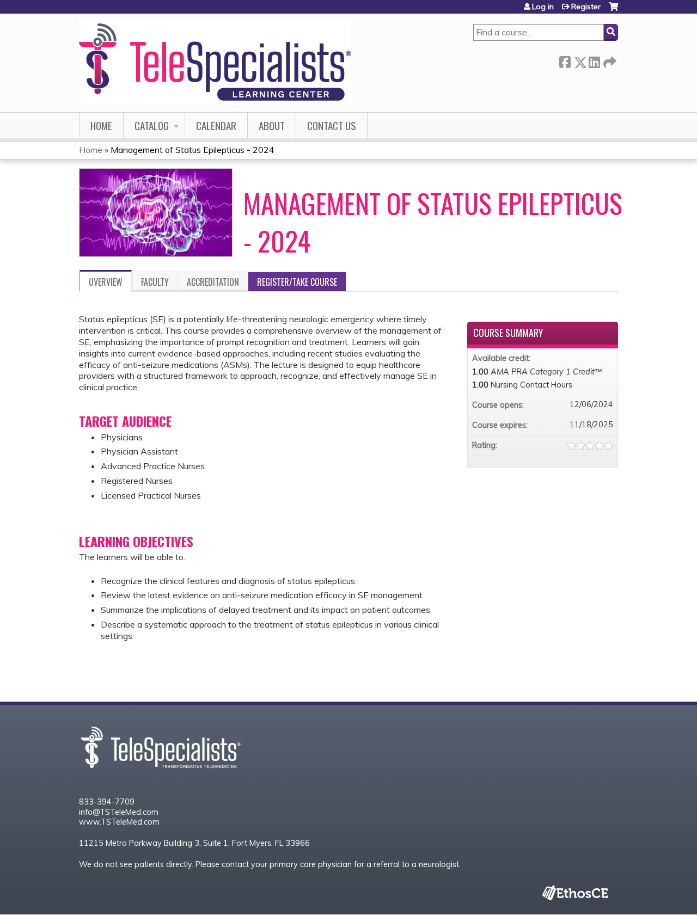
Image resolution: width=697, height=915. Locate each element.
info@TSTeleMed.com (118, 812)
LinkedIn (594, 60)
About (272, 125)
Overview (106, 281)
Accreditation (213, 281)
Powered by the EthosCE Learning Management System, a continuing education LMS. (575, 893)
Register (586, 6)
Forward (608, 60)
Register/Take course (297, 281)
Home (101, 125)
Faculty (155, 281)
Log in (543, 6)
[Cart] (613, 11)
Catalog (151, 125)
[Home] (215, 63)
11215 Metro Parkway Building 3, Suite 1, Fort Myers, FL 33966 (194, 843)
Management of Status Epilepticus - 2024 (192, 149)
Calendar (216, 125)
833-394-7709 (106, 802)
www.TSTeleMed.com (119, 822)
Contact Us (331, 125)
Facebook (564, 60)
